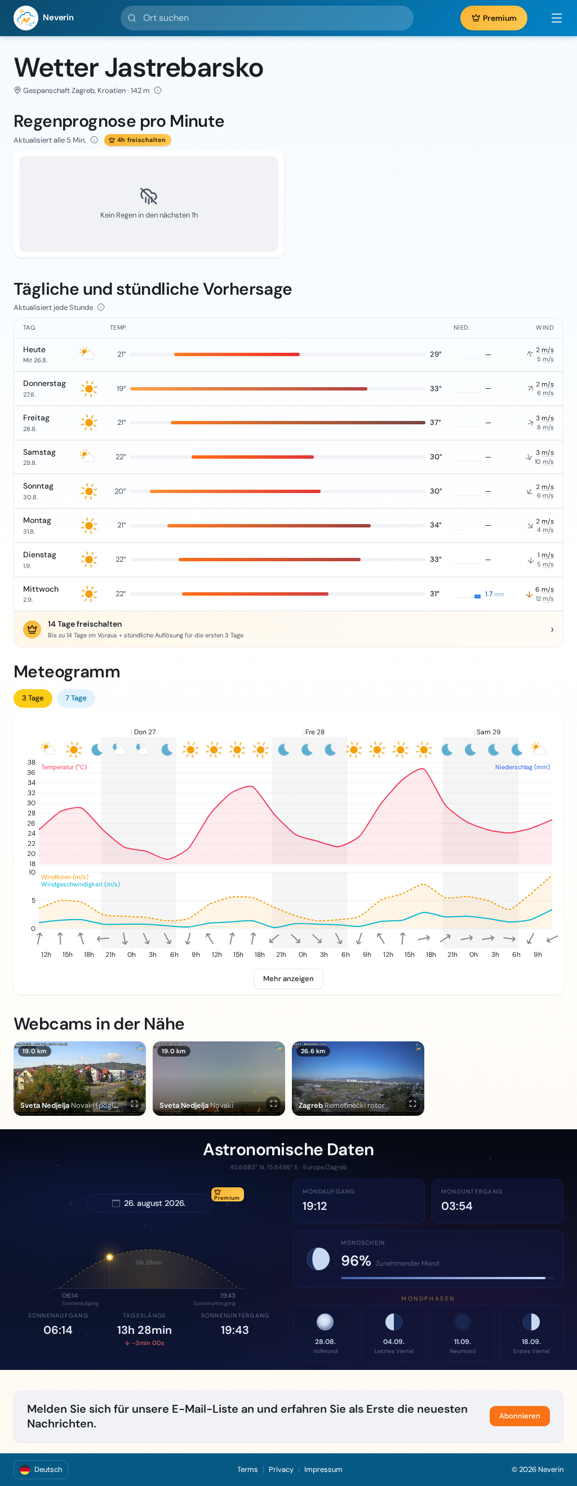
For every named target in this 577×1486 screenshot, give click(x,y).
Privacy (281, 1469)
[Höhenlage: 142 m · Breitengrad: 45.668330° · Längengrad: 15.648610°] (158, 90)
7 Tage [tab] (76, 698)
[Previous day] (71, 1203)
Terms (247, 1469)
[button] (551, 18)
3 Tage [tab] (33, 698)
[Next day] (227, 1203)
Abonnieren (519, 1416)
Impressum (323, 1469)
